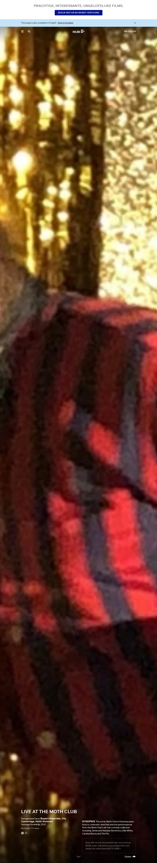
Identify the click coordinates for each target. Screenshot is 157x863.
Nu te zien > (114, 848)
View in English (65, 22)
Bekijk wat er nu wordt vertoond (78, 12)
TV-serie (35, 828)
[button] (22, 31)
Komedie (25, 828)
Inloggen (130, 31)
